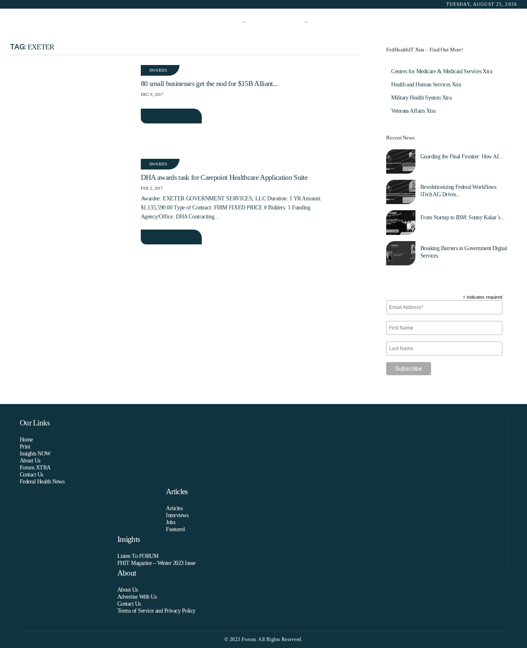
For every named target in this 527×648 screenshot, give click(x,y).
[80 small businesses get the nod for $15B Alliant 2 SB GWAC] (71, 106)
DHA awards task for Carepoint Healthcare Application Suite (224, 177)
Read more (164, 116)
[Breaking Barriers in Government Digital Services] (400, 253)
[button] (505, 22)
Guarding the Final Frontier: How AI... (461, 156)
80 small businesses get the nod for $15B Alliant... (209, 83)
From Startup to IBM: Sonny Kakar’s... (462, 217)
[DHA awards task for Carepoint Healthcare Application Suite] (71, 199)
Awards (158, 70)
